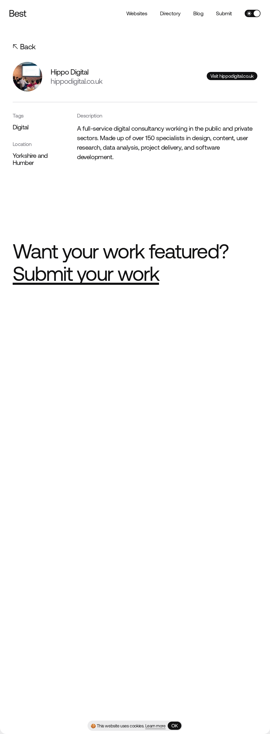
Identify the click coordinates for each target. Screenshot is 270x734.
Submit (224, 13)
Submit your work (86, 273)
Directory (170, 13)
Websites (136, 13)
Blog (198, 13)
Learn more (155, 725)
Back (28, 46)
